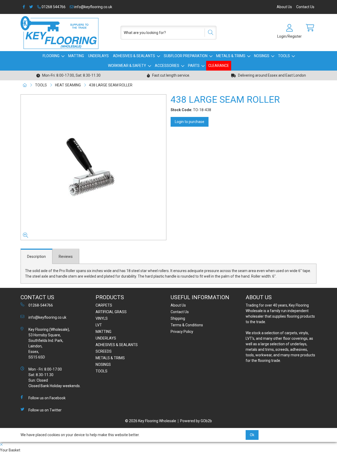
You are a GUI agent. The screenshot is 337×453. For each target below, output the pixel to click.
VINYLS (102, 318)
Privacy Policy (182, 331)
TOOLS (284, 56)
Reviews (66, 256)
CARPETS (104, 305)
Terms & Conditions (187, 325)
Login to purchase (189, 122)
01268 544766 (53, 7)
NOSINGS (261, 56)
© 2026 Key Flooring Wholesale (150, 421)
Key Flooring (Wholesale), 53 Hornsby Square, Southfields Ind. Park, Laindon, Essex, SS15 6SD (49, 343)
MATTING (76, 56)
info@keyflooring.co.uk (92, 7)
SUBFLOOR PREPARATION (185, 56)
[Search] (209, 32)
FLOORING (51, 56)
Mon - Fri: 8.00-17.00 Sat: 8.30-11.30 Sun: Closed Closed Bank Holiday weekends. (54, 377)
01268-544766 (40, 305)
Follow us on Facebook (47, 398)
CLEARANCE (218, 65)
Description (36, 256)
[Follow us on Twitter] (31, 7)
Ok (252, 435)
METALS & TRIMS (230, 56)
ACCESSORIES (167, 65)
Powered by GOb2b (196, 421)
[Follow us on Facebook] (24, 7)
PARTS (194, 65)
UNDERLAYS (98, 56)
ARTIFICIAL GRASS (111, 312)
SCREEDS (104, 351)
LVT (99, 325)
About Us (284, 7)
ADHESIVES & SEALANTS (134, 56)
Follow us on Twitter (45, 410)
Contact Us (305, 7)
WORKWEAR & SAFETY (127, 65)
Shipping (178, 318)
